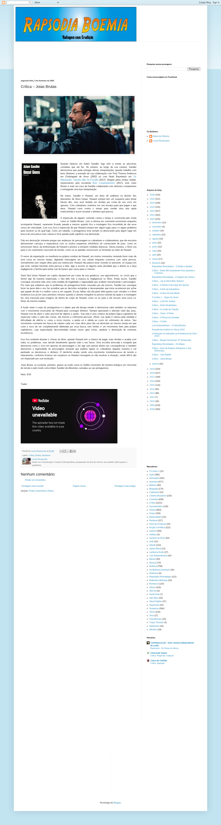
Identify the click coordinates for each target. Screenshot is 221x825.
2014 (152, 389)
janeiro (155, 364)
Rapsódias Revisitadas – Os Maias (168, 344)
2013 (152, 393)
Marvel (152, 559)
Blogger (117, 803)
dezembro (157, 222)
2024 (152, 203)
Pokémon (153, 573)
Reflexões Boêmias (158, 580)
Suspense (46, 455)
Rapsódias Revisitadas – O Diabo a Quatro (172, 266)
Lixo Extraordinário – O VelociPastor (169, 325)
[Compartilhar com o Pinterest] (74, 451)
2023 (152, 207)
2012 (152, 397)
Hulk (151, 541)
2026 (152, 195)
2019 (152, 369)
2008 (152, 409)
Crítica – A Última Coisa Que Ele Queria (170, 285)
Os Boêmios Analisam (159, 570)
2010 (152, 401)
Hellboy (153, 534)
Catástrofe (154, 492)
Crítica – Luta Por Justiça (163, 301)
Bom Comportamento (104, 183)
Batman (153, 485)
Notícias (153, 566)
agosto (155, 239)
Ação (151, 474)
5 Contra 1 (154, 471)
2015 (152, 385)
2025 (152, 199)
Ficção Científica (157, 527)
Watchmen (154, 626)
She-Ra (153, 591)
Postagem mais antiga (125, 486)
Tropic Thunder (156, 622)
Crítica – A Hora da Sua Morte (166, 293)
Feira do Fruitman (157, 524)
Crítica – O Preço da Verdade (165, 317)
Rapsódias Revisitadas (160, 576)
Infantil (152, 545)
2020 (152, 219)
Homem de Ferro (157, 538)
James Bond (155, 548)
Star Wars (153, 598)
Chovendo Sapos (158, 653)
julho (154, 243)
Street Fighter (155, 601)
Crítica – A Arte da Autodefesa (165, 289)
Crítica (31, 455)
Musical (153, 563)
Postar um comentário (35, 480)
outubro (156, 230)
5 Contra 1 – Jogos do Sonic (165, 297)
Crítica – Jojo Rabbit (161, 354)
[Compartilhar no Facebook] (71, 451)
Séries (152, 587)
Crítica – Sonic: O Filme (163, 313)
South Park (154, 594)
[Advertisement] (83, 49)
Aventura (153, 482)
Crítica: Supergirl (157, 663)
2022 (152, 211)
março (155, 259)
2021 (152, 215)
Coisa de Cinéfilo (158, 660)
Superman (154, 605)
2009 (152, 405)
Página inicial (79, 486)
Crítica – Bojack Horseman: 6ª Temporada (171, 340)
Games (152, 531)
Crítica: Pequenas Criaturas (162, 656)
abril (154, 255)
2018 (152, 373)
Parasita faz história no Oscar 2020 (168, 329)
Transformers (155, 619)
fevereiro (156, 263)
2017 (152, 377)
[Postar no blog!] (64, 451)
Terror (152, 612)
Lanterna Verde (156, 552)
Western (153, 629)
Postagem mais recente (33, 486)
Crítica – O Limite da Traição (165, 309)
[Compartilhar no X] (68, 451)
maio (154, 251)
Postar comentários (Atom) (41, 491)
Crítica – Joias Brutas (162, 359)
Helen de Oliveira (161, 136)
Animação (154, 478)
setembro (157, 234)
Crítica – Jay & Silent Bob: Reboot (168, 281)
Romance (153, 584)
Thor (151, 615)
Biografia (153, 489)
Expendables (155, 517)
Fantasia (153, 520)
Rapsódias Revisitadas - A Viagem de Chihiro (173, 277)
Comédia (153, 499)
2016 (152, 381)
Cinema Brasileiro (157, 496)
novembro (157, 227)
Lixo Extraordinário (158, 555)
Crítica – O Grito (159, 321)
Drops (152, 513)
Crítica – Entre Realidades (164, 305)
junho (155, 247)
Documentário (156, 506)
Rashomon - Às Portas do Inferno (164, 648)
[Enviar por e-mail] (61, 451)
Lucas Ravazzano (161, 141)
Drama (38, 455)
